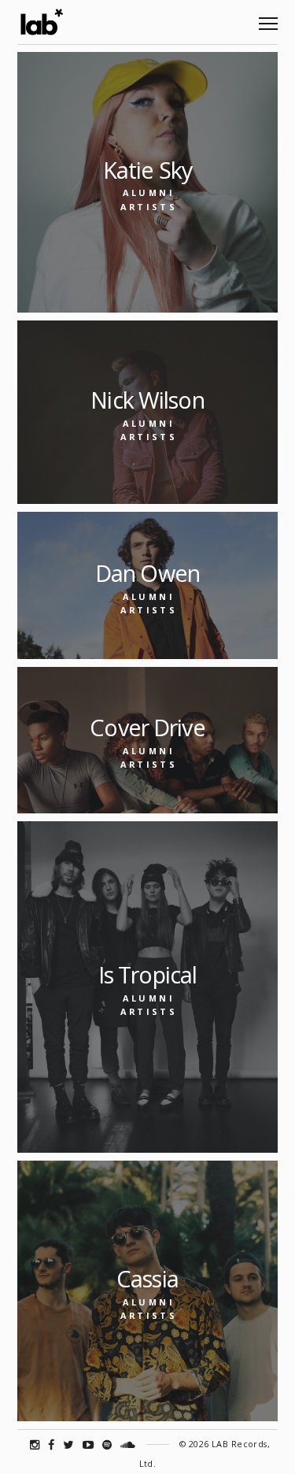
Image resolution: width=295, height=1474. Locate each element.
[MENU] (268, 17)
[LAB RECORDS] (41, 22)
